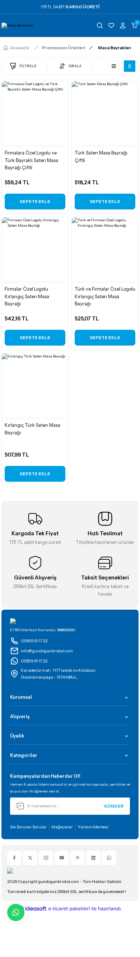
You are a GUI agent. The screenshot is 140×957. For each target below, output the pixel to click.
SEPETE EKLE (35, 201)
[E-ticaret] (69, 908)
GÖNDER (113, 806)
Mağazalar (62, 826)
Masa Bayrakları (114, 47)
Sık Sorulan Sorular (28, 826)
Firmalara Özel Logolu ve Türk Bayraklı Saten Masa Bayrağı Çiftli (31, 160)
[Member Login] (122, 25)
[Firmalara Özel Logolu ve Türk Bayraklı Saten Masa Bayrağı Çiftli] (35, 114)
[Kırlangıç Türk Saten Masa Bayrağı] (35, 386)
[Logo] (17, 25)
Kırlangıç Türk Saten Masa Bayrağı (32, 428)
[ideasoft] (32, 909)
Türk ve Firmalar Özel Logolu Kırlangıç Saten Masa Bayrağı (105, 296)
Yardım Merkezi (93, 826)
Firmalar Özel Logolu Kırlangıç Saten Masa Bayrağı (27, 296)
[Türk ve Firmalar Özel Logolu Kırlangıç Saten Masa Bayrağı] (105, 250)
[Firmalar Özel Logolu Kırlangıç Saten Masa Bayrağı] (35, 250)
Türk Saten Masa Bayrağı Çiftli (101, 156)
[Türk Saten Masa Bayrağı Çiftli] (105, 114)
